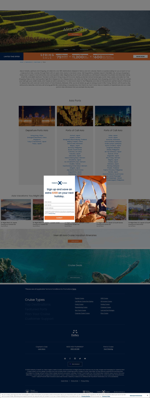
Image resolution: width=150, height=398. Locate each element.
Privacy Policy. (52, 213)
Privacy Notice (85, 396)
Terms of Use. (106, 396)
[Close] (147, 395)
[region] (75, 395)
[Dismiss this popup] (104, 177)
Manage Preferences (136, 395)
